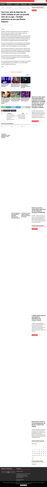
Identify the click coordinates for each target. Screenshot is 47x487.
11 (34, 451)
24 (32, 455)
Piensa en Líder (24, 4)
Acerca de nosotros (19, 471)
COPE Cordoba (7, 110)
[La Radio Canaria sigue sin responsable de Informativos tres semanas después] (39, 271)
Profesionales (10, 24)
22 (43, 453)
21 (41, 453)
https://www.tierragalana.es (16, 72)
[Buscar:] (40, 0)
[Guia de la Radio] (3, 2)
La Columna (16, 4)
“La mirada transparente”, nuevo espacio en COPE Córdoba (5, 135)
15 (43, 451)
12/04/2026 (4, 24)
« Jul (32, 458)
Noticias (2, 4)
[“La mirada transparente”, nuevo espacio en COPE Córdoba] (5, 129)
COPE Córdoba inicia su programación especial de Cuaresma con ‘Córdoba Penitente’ (15, 216)
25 (34, 455)
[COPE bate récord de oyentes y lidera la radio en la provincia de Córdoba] (26, 169)
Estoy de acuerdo (23, 485)
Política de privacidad (20, 479)
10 (32, 451)
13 (39, 451)
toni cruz (13, 110)
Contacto (30, 4)
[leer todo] (43, 117)
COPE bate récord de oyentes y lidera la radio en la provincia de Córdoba (25, 215)
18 (34, 453)
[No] (45, 484)
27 (39, 455)
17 (32, 453)
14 (41, 451)
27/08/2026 (34, 321)
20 (39, 453)
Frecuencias (9, 4)
